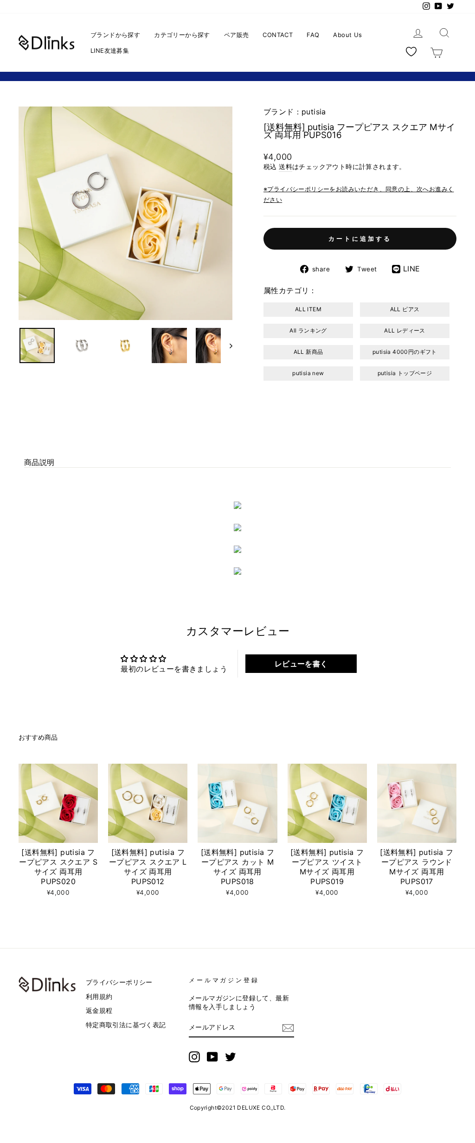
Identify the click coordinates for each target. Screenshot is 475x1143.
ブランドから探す (115, 34)
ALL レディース (404, 330)
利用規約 (99, 996)
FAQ (313, 34)
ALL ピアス (405, 309)
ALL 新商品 (308, 351)
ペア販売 (236, 34)
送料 (285, 166)
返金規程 (99, 1010)
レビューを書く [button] (301, 663)
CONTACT (278, 34)
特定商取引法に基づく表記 (126, 1025)
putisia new (308, 373)
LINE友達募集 (109, 50)
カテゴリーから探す (182, 34)
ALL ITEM (308, 309)
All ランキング (308, 330)
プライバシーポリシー (119, 982)
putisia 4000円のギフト (404, 351)
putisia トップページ (405, 373)
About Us (347, 34)
